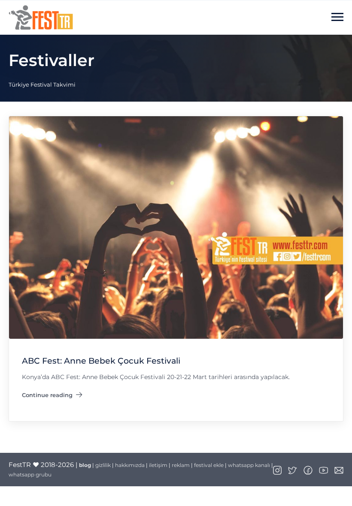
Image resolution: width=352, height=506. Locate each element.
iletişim (158, 465)
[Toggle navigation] (337, 17)
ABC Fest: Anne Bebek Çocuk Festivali (101, 361)
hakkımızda (130, 465)
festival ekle (209, 465)
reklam (181, 465)
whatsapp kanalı (249, 465)
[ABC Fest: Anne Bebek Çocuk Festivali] (176, 227)
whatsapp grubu (30, 474)
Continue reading (52, 397)
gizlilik (103, 465)
